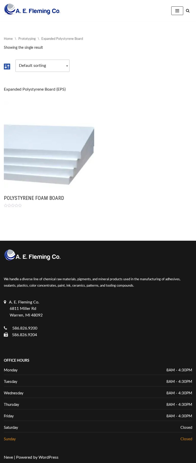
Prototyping (27, 39)
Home (8, 39)
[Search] (188, 11)
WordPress (48, 457)
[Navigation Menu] (177, 10)
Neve (8, 457)
